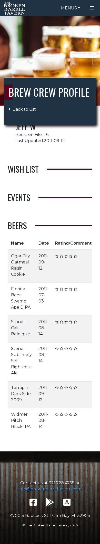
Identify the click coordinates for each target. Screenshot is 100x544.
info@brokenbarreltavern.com (50, 489)
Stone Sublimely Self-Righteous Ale (21, 360)
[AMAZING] (75, 256)
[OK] (61, 256)
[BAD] (57, 256)
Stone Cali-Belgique (20, 327)
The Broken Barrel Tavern (15, 8)
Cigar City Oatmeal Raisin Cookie (20, 265)
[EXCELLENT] (71, 256)
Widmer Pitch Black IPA (21, 420)
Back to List (24, 109)
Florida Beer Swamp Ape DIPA (21, 298)
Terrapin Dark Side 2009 (21, 393)
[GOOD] (66, 256)
